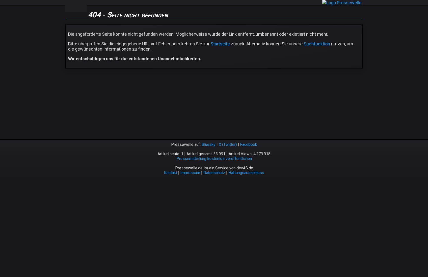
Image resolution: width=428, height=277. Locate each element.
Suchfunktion (317, 43)
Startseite (220, 43)
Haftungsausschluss (246, 172)
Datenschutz (214, 172)
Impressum (190, 172)
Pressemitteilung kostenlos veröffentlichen (214, 158)
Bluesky (208, 144)
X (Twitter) (228, 144)
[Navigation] (70, 6)
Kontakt (170, 172)
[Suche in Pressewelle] (81, 6)
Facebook (248, 144)
